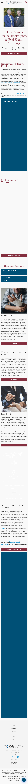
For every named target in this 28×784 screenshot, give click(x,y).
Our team (3, 528)
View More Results (14, 255)
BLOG (14, 736)
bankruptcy (10, 82)
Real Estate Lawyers (14, 733)
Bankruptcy (14, 731)
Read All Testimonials (14, 549)
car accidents (23, 334)
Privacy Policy (11, 780)
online (8, 93)
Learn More (14, 343)
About (14, 725)
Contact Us (14, 739)
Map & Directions (14, 765)
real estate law (17, 82)
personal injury (4, 82)
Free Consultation (14, 53)
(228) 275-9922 (20, 93)
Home (14, 722)
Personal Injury (14, 728)
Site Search (17, 780)
